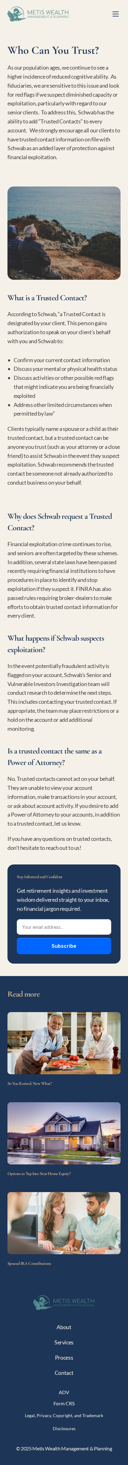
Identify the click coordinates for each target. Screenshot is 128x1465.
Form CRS (64, 1403)
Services (64, 1342)
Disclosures (64, 1428)
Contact (64, 1372)
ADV (64, 1392)
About (64, 1327)
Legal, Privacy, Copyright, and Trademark (64, 1415)
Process (64, 1357)
